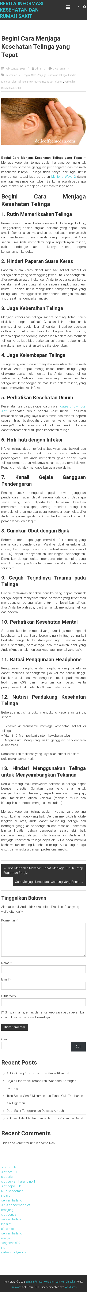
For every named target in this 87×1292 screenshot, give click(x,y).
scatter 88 (8, 1167)
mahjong (7, 1210)
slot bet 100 (9, 1172)
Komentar (9, 920)
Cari (4, 1039)
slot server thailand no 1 (18, 1181)
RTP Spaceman (12, 1191)
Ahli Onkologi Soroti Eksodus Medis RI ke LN (38, 1073)
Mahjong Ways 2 (63, 177)
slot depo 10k (11, 1186)
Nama (6, 963)
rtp (3, 1248)
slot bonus (8, 1214)
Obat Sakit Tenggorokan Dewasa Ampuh (35, 1111)
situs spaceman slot (15, 1205)
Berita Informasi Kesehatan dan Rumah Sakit (22, 10)
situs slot (7, 1229)
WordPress (71, 1287)
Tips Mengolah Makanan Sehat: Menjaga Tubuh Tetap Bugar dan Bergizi (43, 870)
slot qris (7, 1177)
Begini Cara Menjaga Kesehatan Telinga (45, 75)
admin (38, 68)
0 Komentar (59, 68)
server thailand (11, 1200)
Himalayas (16, 1287)
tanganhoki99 (10, 1243)
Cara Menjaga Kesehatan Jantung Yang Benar (49, 882)
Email (6, 979)
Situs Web (8, 996)
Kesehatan (11, 75)
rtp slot (6, 1195)
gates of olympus (13, 1252)
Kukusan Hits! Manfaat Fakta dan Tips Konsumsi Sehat (45, 1118)
